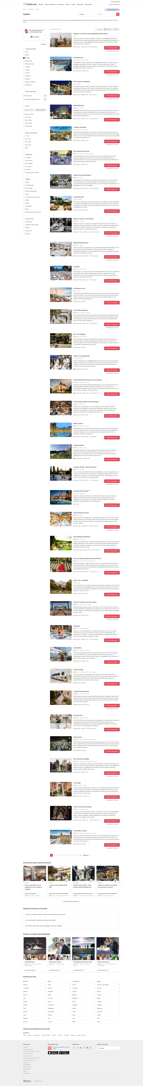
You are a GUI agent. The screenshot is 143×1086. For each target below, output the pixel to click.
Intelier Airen (77, 737)
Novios (73, 4)
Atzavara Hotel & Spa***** (81, 491)
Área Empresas (116, 1)
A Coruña (50, 998)
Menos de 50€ (29, 114)
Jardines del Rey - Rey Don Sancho (84, 467)
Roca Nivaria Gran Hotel (81, 151)
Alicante (25, 984)
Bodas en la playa (81, 1035)
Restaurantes (28, 61)
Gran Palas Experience (80, 310)
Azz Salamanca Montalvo (81, 537)
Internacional (28, 230)
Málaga (99, 981)
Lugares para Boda (50, 4)
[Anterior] (23, 882)
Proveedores (60, 4)
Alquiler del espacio (40, 110)
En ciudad (27, 169)
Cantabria (74, 988)
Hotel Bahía (77, 648)
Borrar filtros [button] (43, 44)
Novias (68, 4)
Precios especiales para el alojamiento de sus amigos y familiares (33, 887)
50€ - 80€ (28, 117)
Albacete (25, 1018)
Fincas (27, 52)
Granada (99, 988)
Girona (74, 984)
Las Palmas (26, 988)
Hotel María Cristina (80, 831)
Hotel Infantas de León (81, 513)
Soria (98, 1018)
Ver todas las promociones (70, 901)
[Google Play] (64, 1054)
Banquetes (31, 9)
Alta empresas (26, 1064)
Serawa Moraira (78, 197)
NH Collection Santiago (81, 759)
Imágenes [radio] (108, 29)
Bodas (25, 9)
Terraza (27, 182)
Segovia (25, 1011)
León (49, 1018)
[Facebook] (74, 1047)
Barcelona (25, 981)
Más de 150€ (28, 126)
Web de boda (26, 1073)
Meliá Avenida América (80, 243)
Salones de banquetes (31, 191)
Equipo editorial (27, 1069)
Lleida (73, 1001)
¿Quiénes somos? (27, 1066)
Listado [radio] (100, 29)
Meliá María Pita (78, 105)
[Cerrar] (44, 29)
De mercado (28, 221)
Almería (25, 1001)
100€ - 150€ (28, 123)
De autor (27, 227)
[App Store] (53, 1054)
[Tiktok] (90, 1047)
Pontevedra (51, 1005)
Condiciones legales (28, 1049)
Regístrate (117, 4)
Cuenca (50, 1022)
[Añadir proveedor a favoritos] (69, 34)
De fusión (27, 233)
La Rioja (25, 1005)
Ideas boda (80, 4)
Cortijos (27, 73)
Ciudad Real (51, 1011)
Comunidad (88, 4)
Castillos (27, 70)
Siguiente (85, 855)
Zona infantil (28, 206)
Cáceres (50, 988)
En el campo (28, 166)
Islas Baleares (75, 981)
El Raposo (76, 626)
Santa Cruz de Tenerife (103, 984)
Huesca (99, 991)
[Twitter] (77, 1047)
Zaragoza (99, 1005)
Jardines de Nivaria (79, 127)
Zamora (25, 1022)
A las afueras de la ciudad (31, 172)
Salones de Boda (46, 1035)
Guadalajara (51, 1008)
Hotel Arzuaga (78, 670)
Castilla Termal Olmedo (81, 691)
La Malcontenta (78, 445)
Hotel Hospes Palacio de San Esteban (86, 402)
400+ (26, 148)
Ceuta (98, 1022)
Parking (27, 203)
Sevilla (49, 995)
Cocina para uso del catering (32, 197)
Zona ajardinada (29, 185)
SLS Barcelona (78, 58)
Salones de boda (29, 64)
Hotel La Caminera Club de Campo (84, 602)
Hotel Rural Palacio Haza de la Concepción (87, 380)
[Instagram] (83, 1047)
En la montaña (28, 163)
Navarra (74, 1008)
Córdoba (99, 1001)
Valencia (25, 991)
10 (80, 855)
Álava (73, 1015)
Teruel (24, 1015)
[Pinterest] (80, 1047)
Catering (27, 67)
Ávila (24, 1008)
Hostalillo (76, 267)
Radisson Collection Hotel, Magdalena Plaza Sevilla (90, 34)
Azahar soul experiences (81, 356)
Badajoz (74, 995)
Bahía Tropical (78, 423)
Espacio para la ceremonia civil (33, 212)
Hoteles (27, 58)
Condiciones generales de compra (31, 1051)
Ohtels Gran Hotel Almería (82, 175)
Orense (99, 1015)
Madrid (49, 981)
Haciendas (28, 76)
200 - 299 (28, 142)
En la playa (28, 157)
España (102, 1048)
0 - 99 (27, 136)
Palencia (50, 1015)
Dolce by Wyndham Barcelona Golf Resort (87, 558)
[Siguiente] (119, 882)
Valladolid (74, 1005)
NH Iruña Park (78, 715)
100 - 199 (27, 139)
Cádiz (49, 984)
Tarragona (50, 991)
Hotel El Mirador (30, 962)
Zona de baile (28, 188)
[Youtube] (87, 1047)
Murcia (25, 995)
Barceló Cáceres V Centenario (83, 219)
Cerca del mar (28, 160)
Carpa (26, 194)
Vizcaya (99, 995)
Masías (27, 55)
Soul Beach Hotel (79, 288)
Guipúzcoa (99, 1008)
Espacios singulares (30, 82)
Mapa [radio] (117, 29)
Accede (111, 4)
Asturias (74, 991)
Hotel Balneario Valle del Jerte (82, 962)
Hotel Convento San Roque (82, 807)
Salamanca (75, 998)
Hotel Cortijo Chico (103, 962)
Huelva (49, 1001)
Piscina (27, 209)
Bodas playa (28, 85)
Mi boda (41, 4)
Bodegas (27, 79)
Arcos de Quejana (79, 334)
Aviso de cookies (27, 1056)
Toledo (74, 1011)
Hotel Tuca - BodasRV (80, 580)
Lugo (73, 1018)
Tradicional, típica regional (31, 224)
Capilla (27, 200)
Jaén (24, 998)
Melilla (73, 1022)
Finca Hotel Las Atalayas (81, 81)
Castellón (99, 1011)
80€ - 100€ (28, 120)
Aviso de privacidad (27, 1053)
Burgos (99, 998)
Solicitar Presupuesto (112, 48)
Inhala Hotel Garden (55, 962)
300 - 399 (28, 145)
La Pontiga (77, 783)
